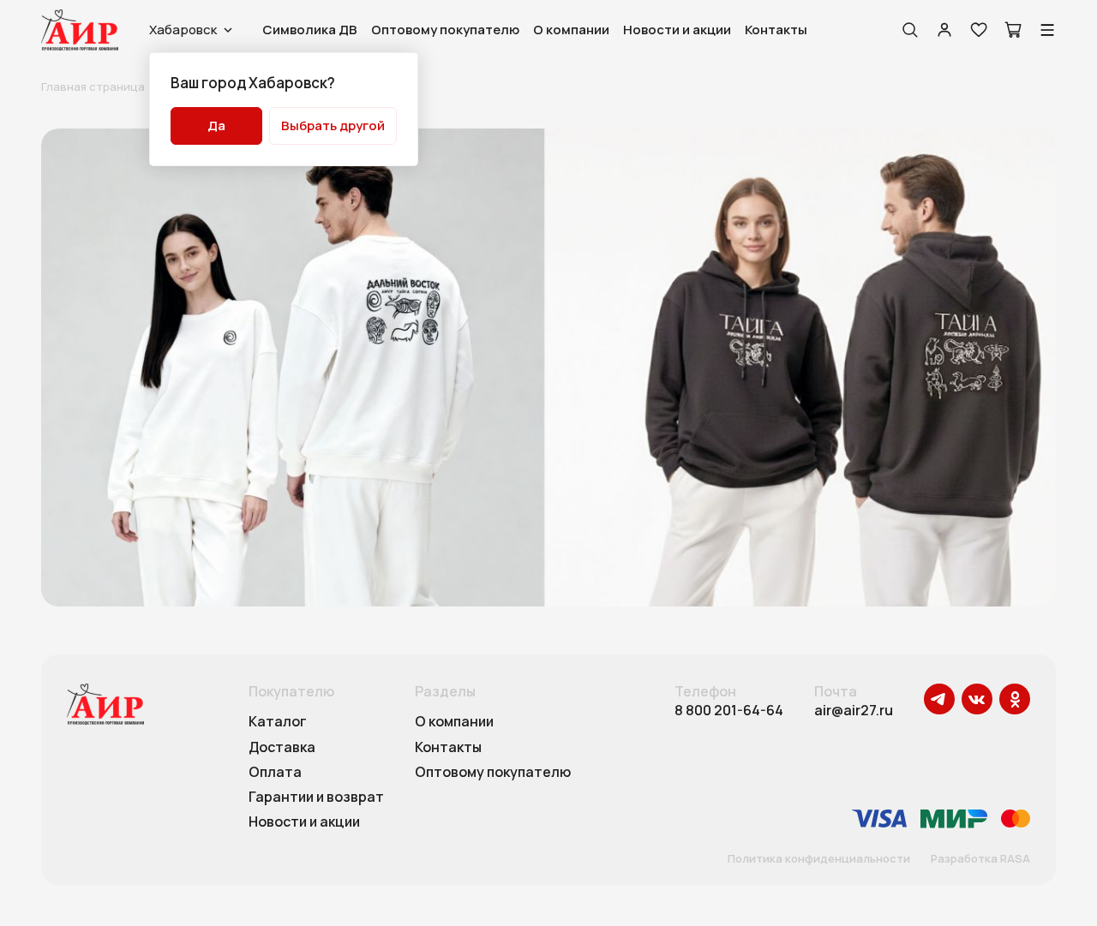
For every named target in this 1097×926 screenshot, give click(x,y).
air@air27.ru (853, 710)
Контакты (776, 30)
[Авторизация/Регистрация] (944, 30)
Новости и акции (677, 30)
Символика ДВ (309, 30)
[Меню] (1047, 30)
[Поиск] (910, 30)
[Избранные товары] (978, 30)
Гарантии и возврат (316, 797)
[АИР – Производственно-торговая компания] (79, 30)
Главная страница (93, 86)
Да (216, 125)
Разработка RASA (980, 859)
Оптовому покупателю (445, 30)
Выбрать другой (333, 125)
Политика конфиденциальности (819, 859)
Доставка (282, 747)
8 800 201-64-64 (728, 710)
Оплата (275, 772)
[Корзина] (1013, 30)
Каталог (278, 722)
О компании (571, 30)
